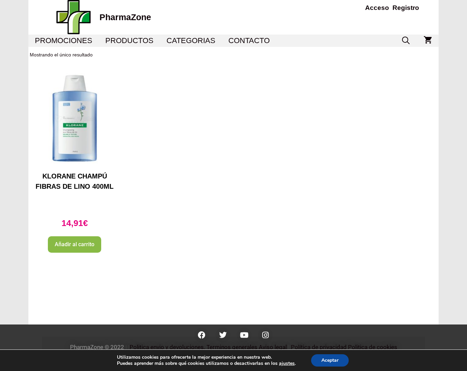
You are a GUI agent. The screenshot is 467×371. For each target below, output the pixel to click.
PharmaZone (125, 17)
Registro (405, 7)
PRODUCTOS (129, 40)
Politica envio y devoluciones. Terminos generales (193, 347)
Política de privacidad (319, 347)
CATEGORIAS (190, 40)
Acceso (377, 7)
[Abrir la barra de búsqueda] (406, 41)
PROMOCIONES (63, 40)
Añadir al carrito (74, 244)
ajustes (287, 363)
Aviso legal (273, 347)
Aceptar (329, 360)
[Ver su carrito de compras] (428, 41)
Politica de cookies (372, 347)
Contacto (249, 40)
